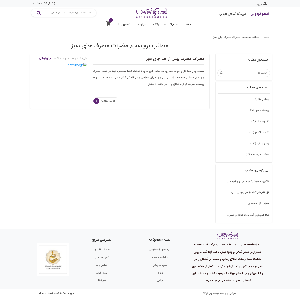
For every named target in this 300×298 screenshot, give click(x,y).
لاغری (160, 272)
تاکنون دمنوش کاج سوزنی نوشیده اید (247, 181)
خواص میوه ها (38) (257, 154)
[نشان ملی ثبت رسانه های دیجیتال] (53, 257)
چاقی (160, 280)
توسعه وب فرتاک (210, 293)
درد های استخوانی (159, 249)
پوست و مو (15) (259, 110)
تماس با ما (124, 24)
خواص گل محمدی (258, 203)
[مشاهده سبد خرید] (108, 24)
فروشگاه (101, 280)
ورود (259, 4)
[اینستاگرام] (53, 3)
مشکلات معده (159, 257)
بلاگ (156, 24)
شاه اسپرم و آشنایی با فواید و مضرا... (247, 215)
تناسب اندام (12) (259, 132)
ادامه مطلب (108, 101)
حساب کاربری (101, 249)
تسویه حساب (101, 257)
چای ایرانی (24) (259, 143)
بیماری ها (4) (261, 99)
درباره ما (141, 24)
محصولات (173, 24)
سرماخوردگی (160, 265)
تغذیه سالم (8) (260, 121)
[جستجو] (38, 13)
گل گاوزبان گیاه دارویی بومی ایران (250, 192)
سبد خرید (101, 272)
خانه (188, 24)
